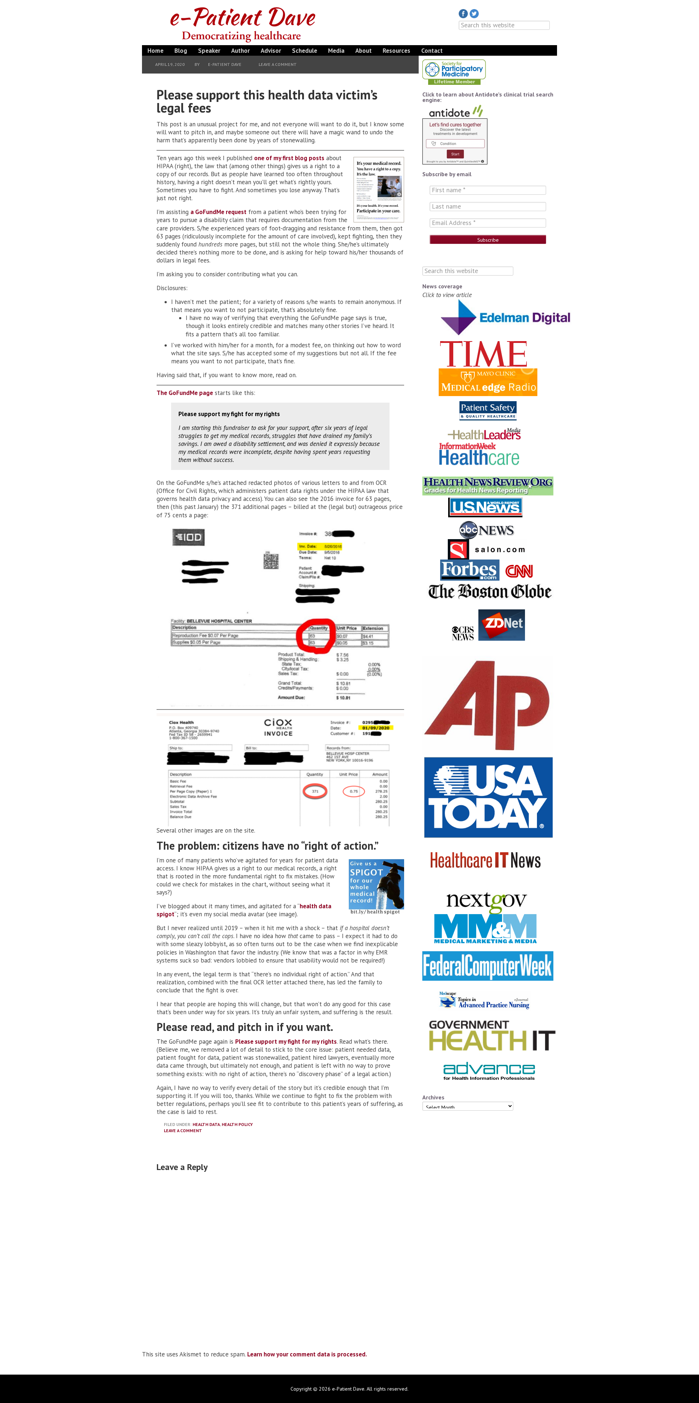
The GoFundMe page (185, 393)
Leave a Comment (277, 64)
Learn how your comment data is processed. (307, 1354)
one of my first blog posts (289, 158)
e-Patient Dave (244, 23)
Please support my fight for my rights (286, 1042)
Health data (206, 1124)
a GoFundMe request (218, 212)
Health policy (237, 1124)
